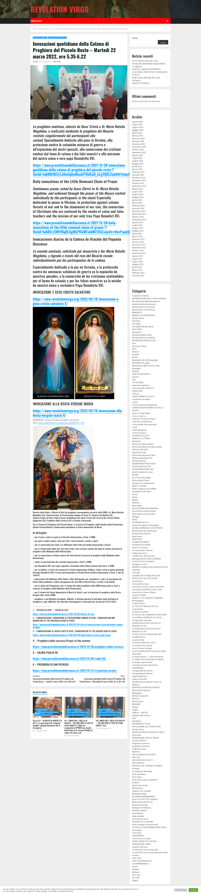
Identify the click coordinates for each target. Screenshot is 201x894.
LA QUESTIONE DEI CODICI (144, 642)
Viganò (135, 880)
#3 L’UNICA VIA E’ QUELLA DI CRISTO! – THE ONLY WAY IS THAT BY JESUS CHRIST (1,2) (110, 707)
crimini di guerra (139, 433)
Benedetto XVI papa (140, 363)
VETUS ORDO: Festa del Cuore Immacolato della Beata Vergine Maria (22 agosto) (148, 64)
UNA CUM (136, 858)
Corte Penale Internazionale (144, 424)
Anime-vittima (138, 318)
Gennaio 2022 (138, 275)
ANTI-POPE (137, 329)
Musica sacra (137, 701)
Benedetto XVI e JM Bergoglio (145, 360)
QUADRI (135, 782)
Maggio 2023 (137, 231)
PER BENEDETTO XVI (141, 724)
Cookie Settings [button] (180, 890)
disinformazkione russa (142, 472)
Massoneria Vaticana (141, 690)
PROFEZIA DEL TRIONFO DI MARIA (147, 765)
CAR (134, 379)
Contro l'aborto (139, 416)
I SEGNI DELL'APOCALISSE (143, 556)
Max (36, 62)
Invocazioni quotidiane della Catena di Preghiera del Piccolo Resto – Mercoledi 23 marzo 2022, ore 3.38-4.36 (102, 679)
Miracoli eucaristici (140, 696)
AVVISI (135, 357)
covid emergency (139, 430)
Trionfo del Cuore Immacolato (145, 849)
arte (134, 343)
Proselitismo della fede (142, 771)
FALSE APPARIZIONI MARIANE (145, 508)
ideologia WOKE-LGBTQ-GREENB (146, 558)
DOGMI (135, 475)
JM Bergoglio (138, 600)
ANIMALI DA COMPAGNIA (143, 315)
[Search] (167, 21)
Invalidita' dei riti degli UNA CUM (146, 575)
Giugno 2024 (137, 194)
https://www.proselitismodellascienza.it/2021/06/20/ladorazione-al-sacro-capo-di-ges (72, 634)
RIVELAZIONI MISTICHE (142, 802)
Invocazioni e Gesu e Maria (57, 37)
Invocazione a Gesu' (140, 584)
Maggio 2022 (137, 264)
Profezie (135, 768)
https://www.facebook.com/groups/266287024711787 (61, 423)
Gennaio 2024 (138, 208)
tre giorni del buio (140, 847)
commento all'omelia (141, 399)
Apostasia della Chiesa (141, 335)
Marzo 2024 (137, 203)
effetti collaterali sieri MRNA (144, 489)
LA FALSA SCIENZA (140, 612)
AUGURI (135, 354)
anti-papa (136, 323)
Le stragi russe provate (142, 662)
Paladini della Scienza (141, 715)
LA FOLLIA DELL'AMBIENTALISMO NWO (149, 614)
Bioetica (135, 371)
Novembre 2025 (139, 147)
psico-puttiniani (139, 774)
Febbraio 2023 (138, 239)
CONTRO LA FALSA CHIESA (143, 419)
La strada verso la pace (142, 645)
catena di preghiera (40, 37)
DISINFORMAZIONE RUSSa (143, 463)
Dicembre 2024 (138, 177)
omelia (135, 710)
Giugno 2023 (137, 228)
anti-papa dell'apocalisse (143, 326)
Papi (134, 718)
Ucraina (135, 855)
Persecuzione (138, 729)
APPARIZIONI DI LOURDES (143, 337)
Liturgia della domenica (142, 670)
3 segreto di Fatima (140, 295)
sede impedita (138, 816)
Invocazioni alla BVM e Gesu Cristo (147, 589)
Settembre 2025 (139, 152)
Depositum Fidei (139, 452)
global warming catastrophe (144, 530)
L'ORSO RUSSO (138, 603)
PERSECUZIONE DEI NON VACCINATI (148, 732)
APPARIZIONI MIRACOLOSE (144, 340)
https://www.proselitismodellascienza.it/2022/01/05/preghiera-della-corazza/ (78, 646)
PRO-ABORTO (138, 763)
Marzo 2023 (137, 236)
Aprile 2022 (137, 267)
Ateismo (135, 351)
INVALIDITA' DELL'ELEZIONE (144, 578)
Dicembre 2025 (138, 144)
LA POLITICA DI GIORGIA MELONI (146, 634)
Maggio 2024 (137, 197)
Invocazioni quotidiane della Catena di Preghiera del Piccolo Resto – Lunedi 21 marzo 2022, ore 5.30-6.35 (54, 679)
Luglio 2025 (137, 158)
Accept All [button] (193, 890)
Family (134, 519)
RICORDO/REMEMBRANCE (143, 796)
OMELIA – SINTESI (140, 712)
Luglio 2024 (137, 191)
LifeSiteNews (137, 668)
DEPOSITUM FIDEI (140, 449)
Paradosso (136, 721)
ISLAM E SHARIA (139, 595)
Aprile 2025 (137, 166)
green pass (137, 536)
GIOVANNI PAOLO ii (140, 522)
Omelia (135, 707)
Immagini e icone (139, 564)
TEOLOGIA (136, 833)
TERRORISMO (138, 835)
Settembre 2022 (139, 253)
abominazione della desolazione (146, 301)
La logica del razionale (141, 620)
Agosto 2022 (137, 256)
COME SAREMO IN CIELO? (143, 396)
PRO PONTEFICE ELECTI (142, 760)
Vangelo (135, 869)
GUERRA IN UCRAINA (141, 544)
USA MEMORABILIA (140, 863)
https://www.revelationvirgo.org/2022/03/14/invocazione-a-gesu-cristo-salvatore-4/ (76, 301)
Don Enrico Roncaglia (141, 477)
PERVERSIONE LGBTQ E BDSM (145, 738)
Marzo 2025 (137, 169)
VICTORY (136, 877)
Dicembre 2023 (138, 211)
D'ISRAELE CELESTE (140, 435)
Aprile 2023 (137, 233)
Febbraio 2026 (138, 138)
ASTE (134, 349)
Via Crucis (136, 875)
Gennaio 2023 (138, 242)
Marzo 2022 (137, 270)
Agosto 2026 (137, 121)
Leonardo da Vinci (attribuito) (145, 665)
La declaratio (137, 609)
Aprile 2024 (137, 200)
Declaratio (136, 441)
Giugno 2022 (137, 261)
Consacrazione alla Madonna (144, 405)
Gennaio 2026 (138, 141)
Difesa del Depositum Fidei (44, 715)
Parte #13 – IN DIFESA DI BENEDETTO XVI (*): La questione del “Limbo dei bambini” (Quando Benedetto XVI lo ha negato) (47, 707)
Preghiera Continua (140, 743)
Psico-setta (137, 777)
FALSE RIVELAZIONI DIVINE (144, 511)
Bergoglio (136, 368)
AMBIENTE (137, 312)
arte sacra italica (139, 346)
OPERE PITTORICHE (140, 83)
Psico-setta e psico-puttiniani (144, 779)
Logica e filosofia (139, 679)
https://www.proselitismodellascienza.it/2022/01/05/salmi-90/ (69, 658)
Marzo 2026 (137, 135)
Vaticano (136, 872)
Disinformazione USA (141, 466)
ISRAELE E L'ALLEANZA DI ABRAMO (147, 598)
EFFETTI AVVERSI (139, 486)
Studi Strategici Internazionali (145, 824)
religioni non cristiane (141, 791)
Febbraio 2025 (138, 172)
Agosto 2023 (137, 222)
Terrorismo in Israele (141, 838)
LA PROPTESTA (138, 637)
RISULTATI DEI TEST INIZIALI (145, 799)
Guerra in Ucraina (139, 547)
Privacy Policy (36, 21)
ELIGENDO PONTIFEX (141, 491)
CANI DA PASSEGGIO (141, 374)
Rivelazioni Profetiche (141, 807)
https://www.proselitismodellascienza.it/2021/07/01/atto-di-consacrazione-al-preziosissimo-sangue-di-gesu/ (78, 626)
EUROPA (135, 502)
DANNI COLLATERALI (141, 438)
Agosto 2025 (137, 155)
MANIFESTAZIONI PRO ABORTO (146, 687)
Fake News (136, 505)
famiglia (135, 516)
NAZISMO (136, 704)
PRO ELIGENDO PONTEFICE (144, 754)
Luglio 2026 (137, 124)
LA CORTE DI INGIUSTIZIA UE (145, 606)
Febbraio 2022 (138, 272)
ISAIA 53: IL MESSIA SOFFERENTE (146, 69)
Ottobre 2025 (138, 149)
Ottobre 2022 (138, 250)
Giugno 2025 (137, 161)
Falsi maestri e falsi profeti (143, 514)
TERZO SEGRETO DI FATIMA (144, 841)
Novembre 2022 (139, 247)
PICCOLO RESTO (139, 740)
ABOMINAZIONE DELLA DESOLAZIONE (149, 298)
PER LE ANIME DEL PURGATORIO (146, 726)
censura (135, 393)
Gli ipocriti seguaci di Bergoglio (145, 525)
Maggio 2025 (137, 163)
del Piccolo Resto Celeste (142, 444)
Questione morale (140, 785)
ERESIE (135, 500)
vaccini (135, 866)
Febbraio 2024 (138, 205)
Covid (134, 427)
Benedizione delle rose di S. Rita (145, 365)
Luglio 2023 (137, 225)
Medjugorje (137, 693)
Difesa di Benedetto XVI (142, 458)
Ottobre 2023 (138, 217)
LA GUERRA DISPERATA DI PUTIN (146, 617)
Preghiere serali (139, 749)
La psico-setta (138, 640)
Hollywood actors (139, 553)
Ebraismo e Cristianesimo (143, 483)
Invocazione (137, 581)
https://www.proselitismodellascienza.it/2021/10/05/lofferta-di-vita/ (64, 614)
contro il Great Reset (141, 413)
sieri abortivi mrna (140, 819)
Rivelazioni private (140, 805)
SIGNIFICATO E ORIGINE (142, 821)
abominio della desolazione (144, 304)
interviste (136, 572)
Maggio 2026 (137, 130)
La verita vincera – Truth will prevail (147, 656)
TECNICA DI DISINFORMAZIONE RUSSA (149, 827)
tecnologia (136, 830)
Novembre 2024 (139, 180)
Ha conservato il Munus (142, 550)
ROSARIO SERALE (139, 810)
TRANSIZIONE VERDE (141, 844)
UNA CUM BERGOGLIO (142, 861)
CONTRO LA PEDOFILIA (142, 421)
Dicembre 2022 (138, 245)
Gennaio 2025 (138, 175)
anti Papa (136, 321)
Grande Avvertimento (141, 533)
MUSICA (135, 698)
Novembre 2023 (139, 214)
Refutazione (137, 788)
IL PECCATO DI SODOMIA (143, 561)
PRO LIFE (136, 757)
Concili (135, 402)
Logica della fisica (139, 676)
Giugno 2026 (137, 127)
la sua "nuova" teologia (142, 648)
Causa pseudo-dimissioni (143, 388)
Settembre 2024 (139, 186)
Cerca (134, 38)
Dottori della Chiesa (140, 480)
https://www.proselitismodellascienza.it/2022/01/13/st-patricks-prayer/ (75, 670)
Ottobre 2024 (138, 183)
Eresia (134, 494)
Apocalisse (136, 332)
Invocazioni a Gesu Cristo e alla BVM (148, 586)
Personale (136, 735)
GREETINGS (137, 539)
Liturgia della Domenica (142, 673)
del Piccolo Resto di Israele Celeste (46, 712)
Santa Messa (137, 813)
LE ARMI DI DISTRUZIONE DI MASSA (148, 659)
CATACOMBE (137, 382)
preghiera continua (140, 746)
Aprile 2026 (137, 133)
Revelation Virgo (59, 9)
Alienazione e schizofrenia (143, 307)
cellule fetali (137, 391)
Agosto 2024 (137, 189)
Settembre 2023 (139, 219)
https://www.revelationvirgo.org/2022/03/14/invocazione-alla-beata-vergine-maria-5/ (78, 413)
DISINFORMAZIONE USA (142, 469)
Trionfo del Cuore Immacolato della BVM (150, 852)
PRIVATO (136, 751)
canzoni (135, 377)
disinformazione (139, 461)
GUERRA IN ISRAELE (140, 542)
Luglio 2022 (137, 259)
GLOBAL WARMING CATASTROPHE (147, 528)
